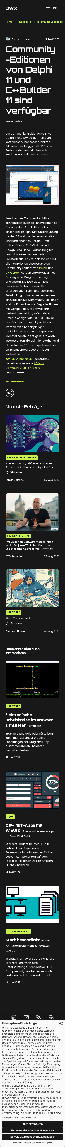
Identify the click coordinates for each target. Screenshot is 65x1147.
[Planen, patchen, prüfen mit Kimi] (32, 433)
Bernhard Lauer (21, 39)
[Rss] (38, 1017)
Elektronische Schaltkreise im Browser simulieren (29, 720)
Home (9, 21)
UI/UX (10, 816)
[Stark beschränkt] (32, 904)
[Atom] (51, 1017)
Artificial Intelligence (21, 457)
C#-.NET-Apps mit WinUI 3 (30, 830)
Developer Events (18, 535)
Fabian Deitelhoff (16, 480)
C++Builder (13, 273)
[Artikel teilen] (10, 393)
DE (55, 8)
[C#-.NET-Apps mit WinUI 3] (32, 790)
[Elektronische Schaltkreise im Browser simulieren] (32, 679)
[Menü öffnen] (48, 8)
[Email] (26, 1017)
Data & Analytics (18, 931)
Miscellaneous (15, 381)
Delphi (43, 268)
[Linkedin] (14, 1017)
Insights (23, 21)
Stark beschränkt (28, 945)
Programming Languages (48, 21)
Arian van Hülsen (15, 631)
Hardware (13, 612)
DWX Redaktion (14, 556)
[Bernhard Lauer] (8, 39)
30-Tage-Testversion (20, 359)
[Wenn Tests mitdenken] (32, 588)
